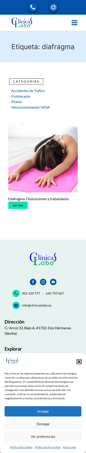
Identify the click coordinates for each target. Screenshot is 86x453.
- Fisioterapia (19, 96)
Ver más (18, 205)
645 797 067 (55, 293)
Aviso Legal (69, 447)
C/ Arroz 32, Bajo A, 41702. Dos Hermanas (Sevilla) (38, 330)
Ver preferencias (43, 437)
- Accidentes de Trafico (27, 90)
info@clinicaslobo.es (36, 305)
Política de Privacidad (48, 447)
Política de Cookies (21, 447)
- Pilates (15, 101)
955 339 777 (31, 293)
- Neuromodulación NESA (29, 107)
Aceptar (43, 411)
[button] (79, 361)
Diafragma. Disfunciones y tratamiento (38, 199)
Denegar (43, 424)
